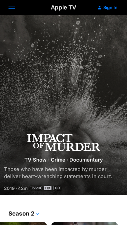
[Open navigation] (15, 7)
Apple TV (63, 7)
